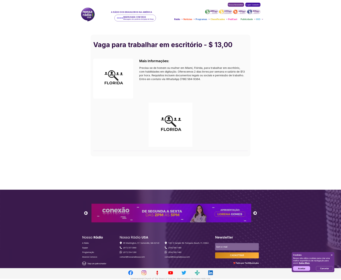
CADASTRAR (237, 255)
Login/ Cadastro (253, 5)
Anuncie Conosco (89, 257)
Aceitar (301, 268)
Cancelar (324, 268)
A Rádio (85, 243)
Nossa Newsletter (236, 5)
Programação (88, 252)
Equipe (85, 247)
